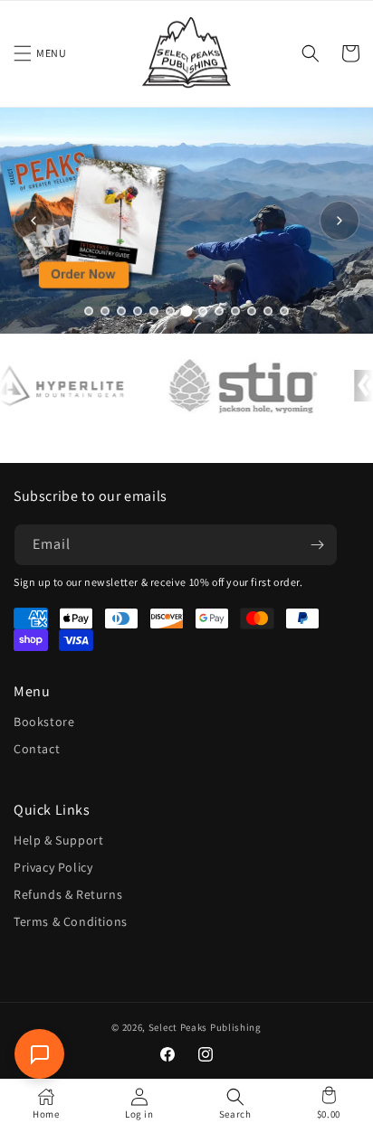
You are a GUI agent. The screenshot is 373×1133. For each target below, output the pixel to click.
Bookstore (44, 721)
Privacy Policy (53, 867)
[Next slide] (339, 221)
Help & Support (58, 840)
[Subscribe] (317, 545)
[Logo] (235, 386)
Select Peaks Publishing (205, 1027)
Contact (37, 749)
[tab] (88, 311)
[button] (23, 53)
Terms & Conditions (71, 921)
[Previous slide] (33, 221)
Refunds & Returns (68, 894)
